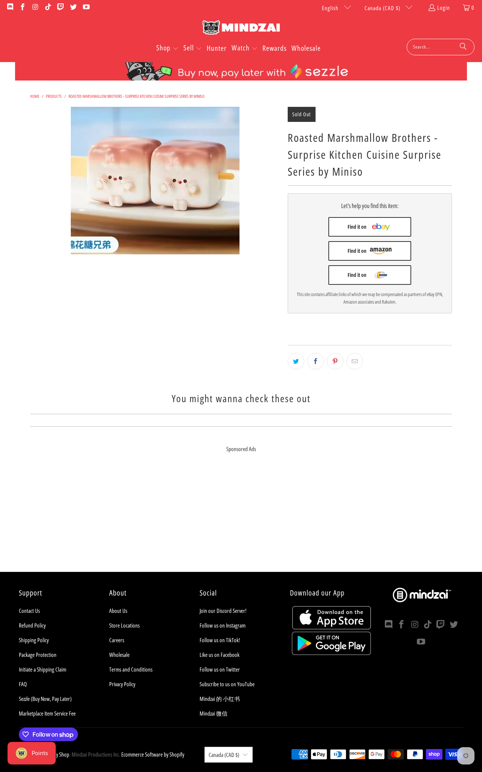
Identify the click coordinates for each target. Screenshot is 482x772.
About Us (118, 610)
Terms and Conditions (131, 669)
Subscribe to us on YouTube (227, 684)
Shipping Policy (34, 640)
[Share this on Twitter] (296, 361)
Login (443, 7)
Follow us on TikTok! (220, 640)
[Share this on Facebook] (315, 361)
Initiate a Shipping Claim (42, 669)
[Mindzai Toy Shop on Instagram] (35, 7)
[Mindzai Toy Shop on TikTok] (48, 7)
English (331, 8)
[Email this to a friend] (354, 361)
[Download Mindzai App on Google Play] (331, 653)
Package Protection (37, 654)
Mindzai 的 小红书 (220, 698)
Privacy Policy (122, 684)
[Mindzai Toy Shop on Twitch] (60, 7)
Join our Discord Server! (223, 610)
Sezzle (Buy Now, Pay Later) (45, 698)
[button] (167, 48)
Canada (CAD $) (383, 8)
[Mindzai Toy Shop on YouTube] (86, 7)
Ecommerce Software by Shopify (152, 754)
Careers (116, 640)
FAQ (23, 684)
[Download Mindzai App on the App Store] (331, 627)
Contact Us (29, 610)
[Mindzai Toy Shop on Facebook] (22, 7)
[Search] (463, 47)
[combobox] (440, 47)
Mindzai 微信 (213, 713)
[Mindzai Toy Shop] (241, 29)
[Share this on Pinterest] (335, 361)
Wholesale (119, 654)
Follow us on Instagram (223, 625)
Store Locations (124, 625)
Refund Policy (32, 625)
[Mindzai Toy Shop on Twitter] (73, 7)
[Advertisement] (241, 519)
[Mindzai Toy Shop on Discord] (10, 7)
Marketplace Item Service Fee (47, 713)
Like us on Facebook (219, 654)
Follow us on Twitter (220, 669)
